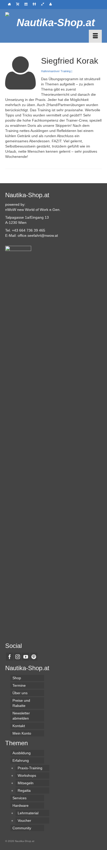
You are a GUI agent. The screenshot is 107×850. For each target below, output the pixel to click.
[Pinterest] (33, 657)
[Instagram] (17, 657)
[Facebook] (9, 657)
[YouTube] (25, 657)
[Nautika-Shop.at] (53, 22)
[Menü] (95, 36)
